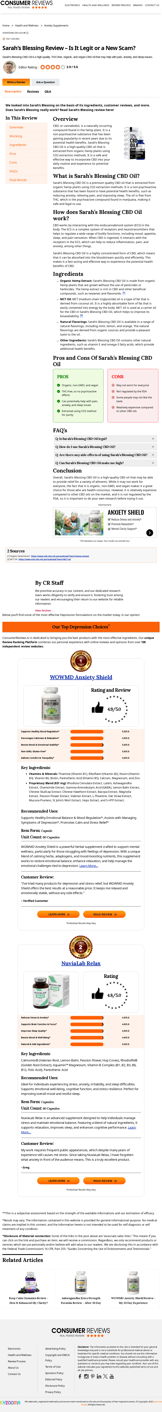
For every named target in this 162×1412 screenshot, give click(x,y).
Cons (13, 162)
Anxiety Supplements (56, 25)
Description (13, 91)
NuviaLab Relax (81, 963)
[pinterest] (92, 1376)
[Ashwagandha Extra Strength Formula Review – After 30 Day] (81, 1293)
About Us (13, 1367)
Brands (138, 5)
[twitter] (105, 1376)
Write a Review (16, 82)
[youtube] (111, 1376)
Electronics (72, 5)
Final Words (18, 180)
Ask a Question (45, 82)
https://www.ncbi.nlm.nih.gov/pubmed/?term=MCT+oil (45, 559)
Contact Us (152, 5)
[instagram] (86, 1376)
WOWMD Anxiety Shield (81, 677)
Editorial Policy (53, 1379)
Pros (12, 154)
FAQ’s (13, 171)
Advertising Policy (55, 1348)
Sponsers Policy (54, 1373)
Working (15, 136)
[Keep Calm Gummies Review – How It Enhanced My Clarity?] (28, 1293)
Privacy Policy (53, 1392)
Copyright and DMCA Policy (57, 1357)
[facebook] (80, 1376)
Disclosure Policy (55, 1385)
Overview (16, 127)
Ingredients (17, 145)
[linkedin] (99, 1376)
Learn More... (88, 866)
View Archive (44, 610)
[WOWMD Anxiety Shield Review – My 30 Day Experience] (133, 1293)
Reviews (33, 91)
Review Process (121, 5)
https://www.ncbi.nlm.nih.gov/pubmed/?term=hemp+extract (60, 556)
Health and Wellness (95, 5)
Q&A (48, 91)
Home (5, 25)
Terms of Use (53, 1366)
